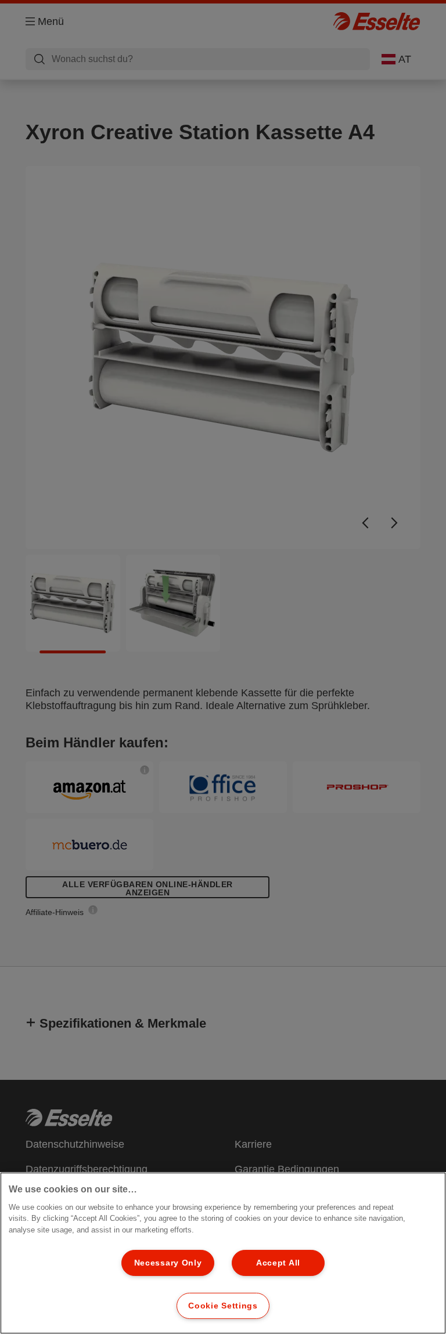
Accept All (278, 1262)
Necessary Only (168, 1262)
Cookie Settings (223, 1305)
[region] (223, 1253)
